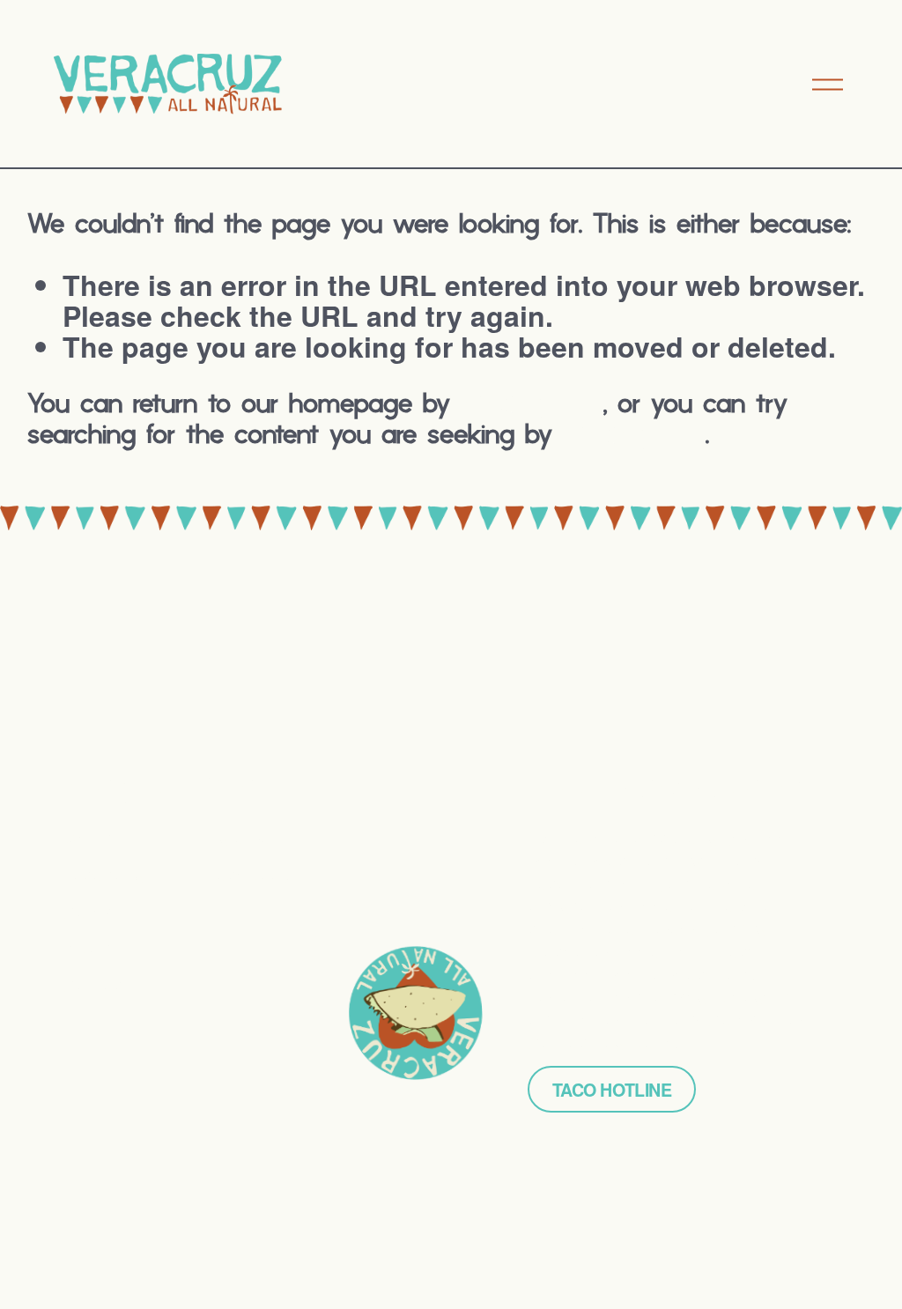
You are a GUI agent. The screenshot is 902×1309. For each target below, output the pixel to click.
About (89, 951)
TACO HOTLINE (611, 1089)
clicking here (532, 405)
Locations (103, 878)
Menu (86, 841)
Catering (99, 915)
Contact (96, 988)
